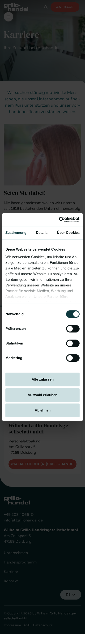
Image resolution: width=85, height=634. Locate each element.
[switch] (73, 328)
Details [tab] (41, 233)
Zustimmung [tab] (15, 233)
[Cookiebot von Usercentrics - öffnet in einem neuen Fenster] (60, 220)
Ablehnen (43, 410)
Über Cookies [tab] (68, 233)
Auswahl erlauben (42, 395)
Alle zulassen (43, 379)
